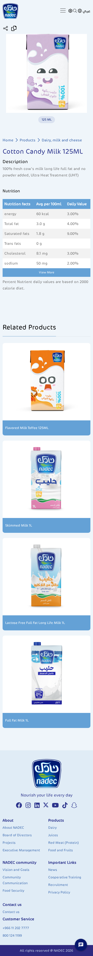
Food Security (13, 891)
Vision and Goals (16, 870)
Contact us (11, 912)
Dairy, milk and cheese (62, 140)
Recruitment (58, 885)
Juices (53, 835)
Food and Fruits (60, 850)
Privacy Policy (59, 892)
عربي (86, 11)
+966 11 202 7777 (16, 928)
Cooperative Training (64, 877)
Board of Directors (17, 835)
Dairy (52, 828)
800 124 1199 (12, 935)
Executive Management (21, 850)
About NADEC (13, 828)
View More (46, 272)
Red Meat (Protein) (63, 843)
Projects (9, 843)
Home (8, 140)
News (52, 870)
